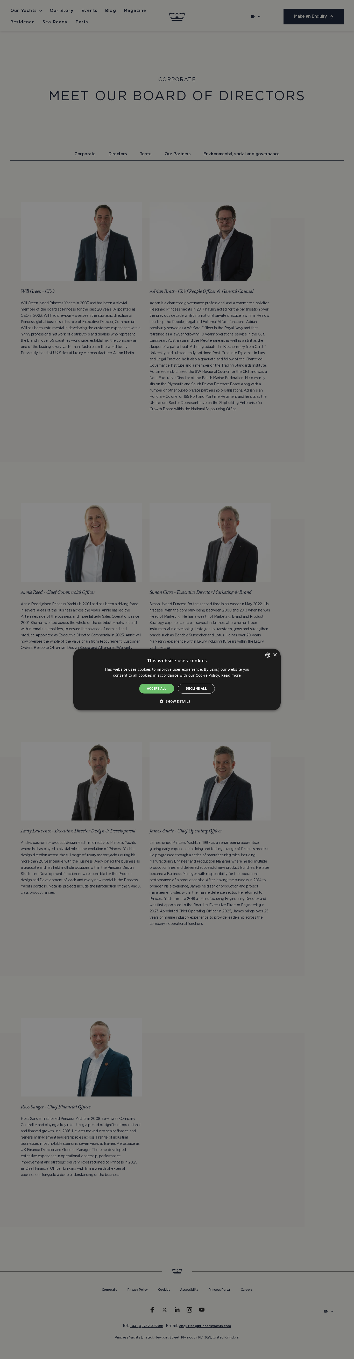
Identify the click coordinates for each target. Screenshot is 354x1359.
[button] (177, 701)
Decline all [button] (196, 688)
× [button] (275, 655)
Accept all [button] (156, 688)
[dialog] (177, 679)
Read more (231, 675)
